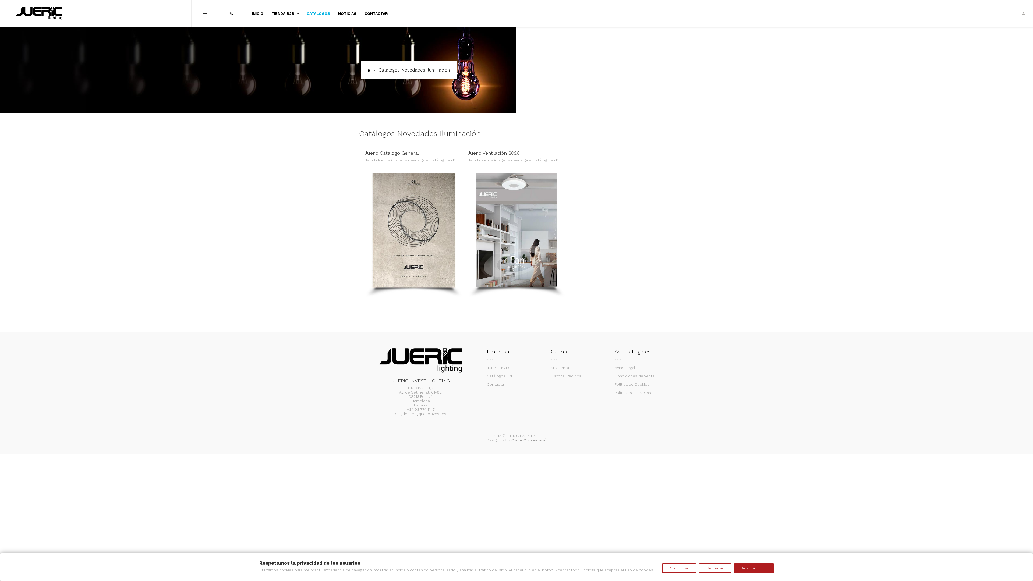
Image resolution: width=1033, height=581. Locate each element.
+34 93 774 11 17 (421, 409)
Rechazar (715, 568)
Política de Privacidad (634, 393)
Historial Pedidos (566, 376)
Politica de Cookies (632, 384)
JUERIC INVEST (500, 368)
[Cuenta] (1023, 13)
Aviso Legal (625, 368)
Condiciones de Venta (635, 376)
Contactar (496, 384)
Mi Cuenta (560, 368)
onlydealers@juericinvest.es (420, 414)
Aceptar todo (754, 568)
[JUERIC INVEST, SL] (39, 13)
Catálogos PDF (500, 376)
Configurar (679, 568)
